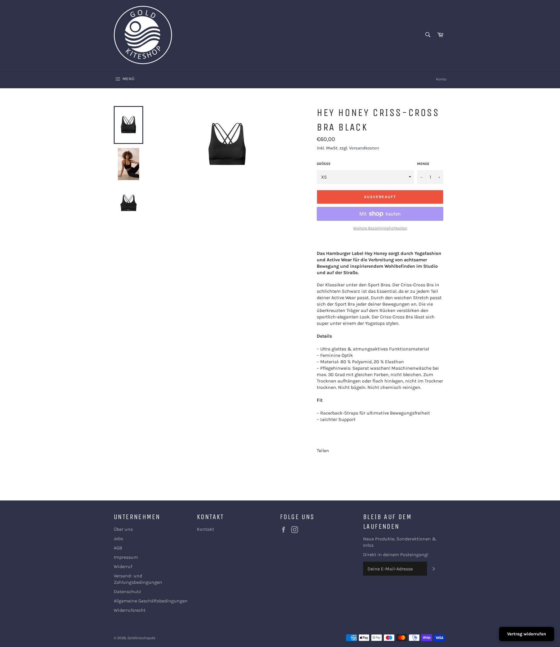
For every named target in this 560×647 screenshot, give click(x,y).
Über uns (123, 529)
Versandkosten (364, 148)
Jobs (118, 538)
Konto (441, 79)
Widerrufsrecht (130, 610)
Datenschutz (127, 591)
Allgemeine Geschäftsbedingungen (151, 601)
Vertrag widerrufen (526, 634)
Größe (323, 164)
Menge (423, 164)
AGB (118, 548)
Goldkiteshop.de (141, 638)
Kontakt (205, 529)
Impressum (126, 557)
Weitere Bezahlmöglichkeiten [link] (380, 228)
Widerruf (123, 566)
